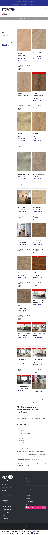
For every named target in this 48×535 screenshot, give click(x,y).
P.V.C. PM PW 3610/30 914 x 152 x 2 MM (22, 307)
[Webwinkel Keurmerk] (4, 13)
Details (29, 65)
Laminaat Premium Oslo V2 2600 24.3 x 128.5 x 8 (23, 174)
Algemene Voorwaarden (7, 512)
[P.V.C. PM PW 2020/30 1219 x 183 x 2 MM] (24, 263)
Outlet (27, 504)
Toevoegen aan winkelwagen (20, 66)
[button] (21, 69)
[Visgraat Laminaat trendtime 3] (39, 382)
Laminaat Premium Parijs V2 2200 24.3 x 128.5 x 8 (39, 174)
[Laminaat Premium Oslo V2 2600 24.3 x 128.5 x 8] (24, 161)
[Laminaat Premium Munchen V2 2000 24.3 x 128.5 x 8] (39, 121)
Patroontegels (28, 489)
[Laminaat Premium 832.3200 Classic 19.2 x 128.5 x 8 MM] (39, 39)
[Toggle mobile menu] (45, 8)
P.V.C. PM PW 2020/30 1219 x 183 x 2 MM (22, 274)
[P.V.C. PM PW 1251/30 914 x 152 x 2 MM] (24, 230)
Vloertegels (28, 481)
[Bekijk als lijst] (44, 26)
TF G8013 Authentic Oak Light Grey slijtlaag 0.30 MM (39, 361)
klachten (4, 515)
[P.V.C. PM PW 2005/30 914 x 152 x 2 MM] (39, 230)
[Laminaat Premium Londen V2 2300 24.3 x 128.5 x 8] (24, 82)
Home (27, 478)
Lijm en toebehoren (29, 501)
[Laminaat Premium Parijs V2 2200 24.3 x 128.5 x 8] (39, 161)
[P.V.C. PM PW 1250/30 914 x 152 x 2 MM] (39, 197)
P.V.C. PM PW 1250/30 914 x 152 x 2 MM (37, 207)
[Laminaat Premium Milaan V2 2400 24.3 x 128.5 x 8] (24, 121)
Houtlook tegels (29, 486)
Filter (4, 44)
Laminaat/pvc (28, 492)
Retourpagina (5, 518)
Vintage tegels (28, 498)
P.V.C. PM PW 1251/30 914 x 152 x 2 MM (22, 241)
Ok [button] (32, 533)
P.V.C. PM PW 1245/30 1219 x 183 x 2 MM (22, 207)
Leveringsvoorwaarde (6, 509)
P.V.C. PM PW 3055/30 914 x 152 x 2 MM (37, 274)
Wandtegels (28, 484)
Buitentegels (28, 495)
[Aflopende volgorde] (30, 24)
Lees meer (36, 533)
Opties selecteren (35, 400)
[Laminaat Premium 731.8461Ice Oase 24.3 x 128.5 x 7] (24, 40)
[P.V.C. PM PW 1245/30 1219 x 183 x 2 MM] (24, 197)
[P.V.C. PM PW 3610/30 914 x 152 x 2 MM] (24, 296)
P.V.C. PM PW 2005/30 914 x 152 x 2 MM (37, 241)
